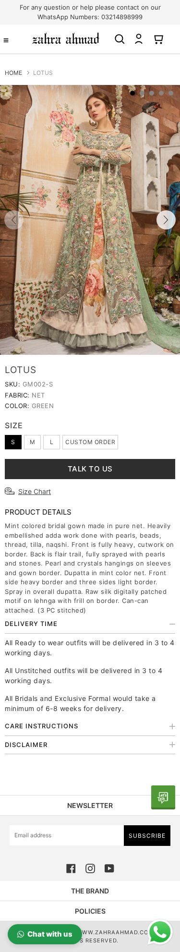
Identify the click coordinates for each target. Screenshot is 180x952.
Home (13, 72)
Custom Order (90, 442)
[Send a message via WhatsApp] (160, 932)
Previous (14, 219)
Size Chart (34, 491)
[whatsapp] (163, 797)
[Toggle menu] (6, 40)
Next (166, 219)
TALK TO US (90, 468)
